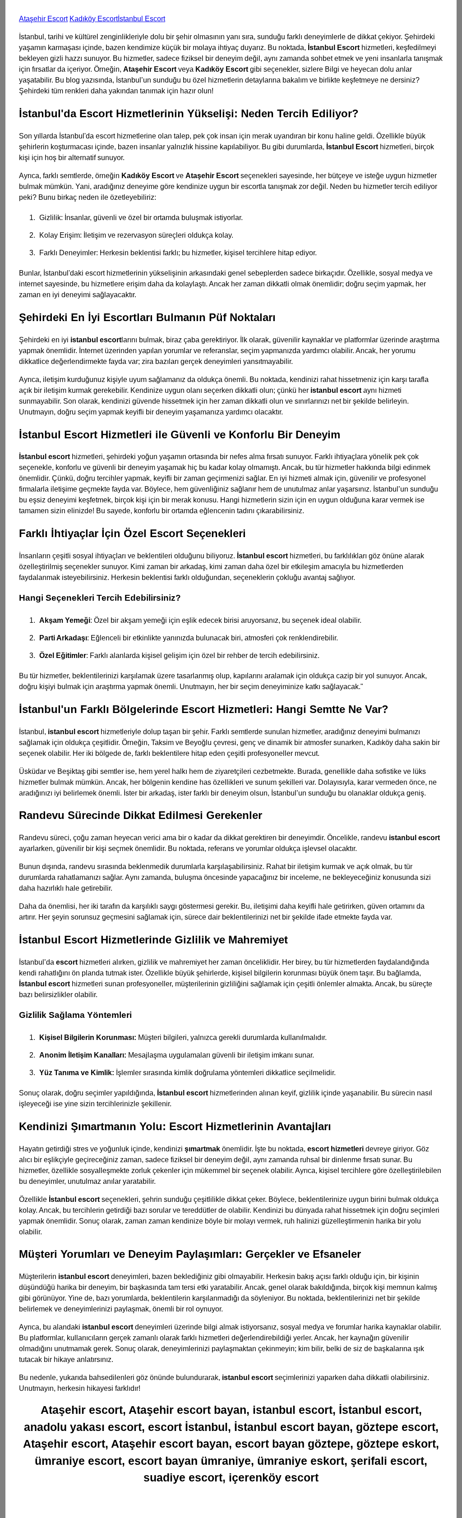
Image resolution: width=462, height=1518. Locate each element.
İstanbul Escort (141, 19)
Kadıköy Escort (93, 19)
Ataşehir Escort (43, 19)
